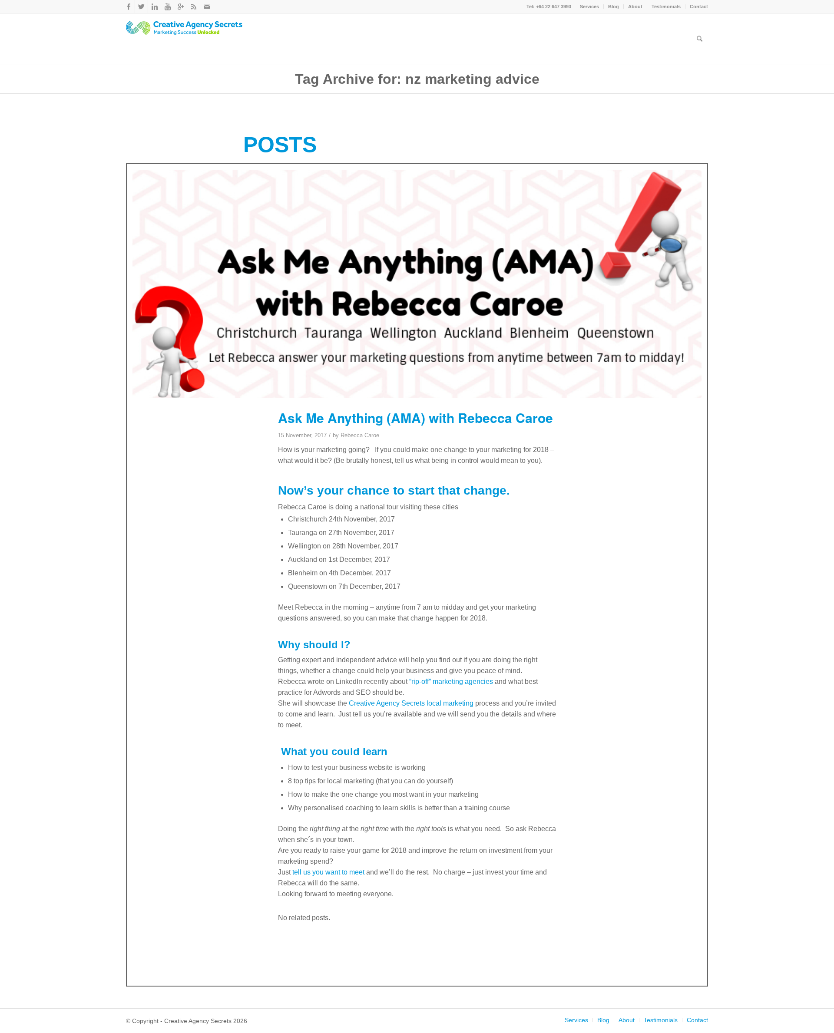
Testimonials (666, 6)
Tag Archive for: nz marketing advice (417, 79)
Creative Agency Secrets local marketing (411, 703)
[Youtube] (167, 6)
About (635, 6)
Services (589, 6)
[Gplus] (180, 6)
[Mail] (206, 6)
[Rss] (193, 6)
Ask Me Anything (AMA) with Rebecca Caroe (415, 417)
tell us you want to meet (327, 872)
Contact (699, 6)
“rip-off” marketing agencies (450, 681)
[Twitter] (141, 6)
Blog (613, 6)
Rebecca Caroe (360, 435)
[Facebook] (128, 6)
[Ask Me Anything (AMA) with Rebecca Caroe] (416, 284)
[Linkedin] (154, 6)
